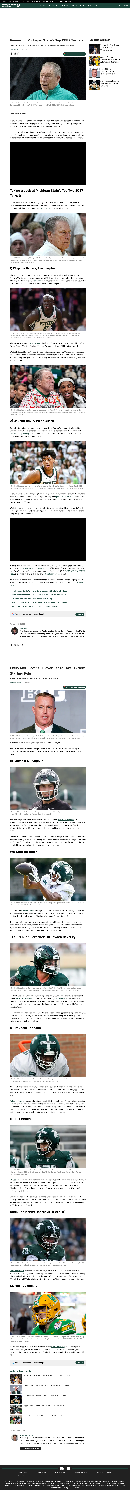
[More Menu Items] (96, 5)
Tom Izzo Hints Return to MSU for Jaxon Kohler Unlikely (34, 606)
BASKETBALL (55, 5)
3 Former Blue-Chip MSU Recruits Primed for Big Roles (34, 599)
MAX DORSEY (24, 628)
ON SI (10, 1)
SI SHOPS (45, 1)
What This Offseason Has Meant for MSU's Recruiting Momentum (38, 595)
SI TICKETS (27, 1)
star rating (37, 281)
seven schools (35, 343)
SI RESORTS (36, 1)
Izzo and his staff (45, 208)
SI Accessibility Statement (103, 1473)
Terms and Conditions (80, 1473)
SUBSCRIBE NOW (65, 1)
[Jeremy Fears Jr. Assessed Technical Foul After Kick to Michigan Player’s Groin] (104, 61)
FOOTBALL (43, 5)
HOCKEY (65, 5)
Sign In (125, 5)
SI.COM (4, 1)
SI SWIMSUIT (17, 1)
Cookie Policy (41, 1473)
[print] (22, 645)
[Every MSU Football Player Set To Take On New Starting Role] (104, 73)
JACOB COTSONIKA (26, 1435)
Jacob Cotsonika (15, 683)
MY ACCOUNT (53, 1)
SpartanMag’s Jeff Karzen (65, 497)
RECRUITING (76, 5)
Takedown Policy (59, 1473)
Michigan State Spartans (19, 114)
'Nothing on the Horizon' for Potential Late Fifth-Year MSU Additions (39, 603)
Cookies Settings (23, 1476)
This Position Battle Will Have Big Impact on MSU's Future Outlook (39, 591)
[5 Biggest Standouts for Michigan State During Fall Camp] (104, 85)
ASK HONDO (88, 5)
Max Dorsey (14, 50)
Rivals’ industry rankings (19, 434)
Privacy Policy (22, 1473)
